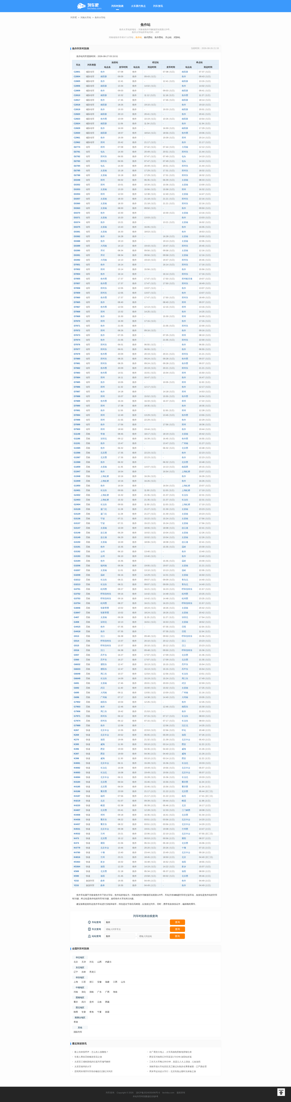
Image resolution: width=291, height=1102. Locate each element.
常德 (102, 434)
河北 (91, 962)
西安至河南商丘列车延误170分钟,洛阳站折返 (170, 1057)
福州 (102, 796)
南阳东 (103, 702)
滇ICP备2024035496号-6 (148, 1092)
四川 (84, 1002)
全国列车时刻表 (80, 948)
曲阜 (102, 880)
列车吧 (73, 17)
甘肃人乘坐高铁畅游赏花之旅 (88, 1057)
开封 (102, 250)
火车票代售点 (138, 6)
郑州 (184, 137)
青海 (91, 1012)
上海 (76, 982)
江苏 (84, 982)
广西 (107, 992)
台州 (102, 551)
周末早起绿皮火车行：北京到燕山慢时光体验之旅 (172, 1071)
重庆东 (103, 819)
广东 (99, 992)
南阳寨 (185, 72)
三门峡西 (186, 810)
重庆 (76, 1002)
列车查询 (110, 1092)
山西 (99, 962)
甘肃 (84, 1012)
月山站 (168, 37)
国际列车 (78, 1032)
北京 (102, 800)
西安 (184, 744)
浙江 (91, 982)
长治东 (103, 490)
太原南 (103, 170)
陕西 (76, 1012)
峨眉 (184, 800)
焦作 (102, 72)
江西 (115, 982)
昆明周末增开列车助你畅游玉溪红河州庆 (93, 1071)
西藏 (107, 1002)
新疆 (107, 1012)
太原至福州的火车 (82, 1066)
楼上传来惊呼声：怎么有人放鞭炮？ (91, 1052)
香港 (76, 1022)
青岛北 (185, 579)
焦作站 (138, 37)
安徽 (99, 982)
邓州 (102, 815)
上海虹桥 (186, 471)
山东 (123, 982)
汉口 (102, 636)
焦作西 (185, 95)
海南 (115, 992)
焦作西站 (159, 37)
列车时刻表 (117, 6)
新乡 (102, 862)
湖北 (84, 992)
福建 (107, 982)
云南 (99, 1002)
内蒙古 (108, 962)
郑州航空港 (187, 278)
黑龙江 (92, 972)
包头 (102, 151)
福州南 (103, 565)
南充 (184, 796)
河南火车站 (85, 17)
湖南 (91, 992)
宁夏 (99, 1012)
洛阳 (184, 735)
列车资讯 (158, 6)
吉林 (84, 972)
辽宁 (76, 972)
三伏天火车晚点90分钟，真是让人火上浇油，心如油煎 (175, 1061)
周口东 (103, 674)
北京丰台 (104, 730)
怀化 (184, 730)
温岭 (184, 547)
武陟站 (177, 37)
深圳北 (103, 438)
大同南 (185, 147)
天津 (84, 962)
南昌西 (185, 467)
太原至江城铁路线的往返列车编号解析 (92, 1061)
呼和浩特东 (187, 589)
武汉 (184, 683)
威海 (102, 744)
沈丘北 (185, 725)
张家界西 (104, 608)
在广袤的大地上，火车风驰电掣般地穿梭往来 (170, 1052)
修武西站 (148, 37)
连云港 (185, 528)
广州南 (185, 443)
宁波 (102, 518)
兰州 (102, 833)
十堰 (184, 848)
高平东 (103, 655)
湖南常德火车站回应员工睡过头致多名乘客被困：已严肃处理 (178, 1066)
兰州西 (185, 829)
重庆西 (185, 782)
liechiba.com (168, 1092)
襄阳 (184, 838)
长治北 (185, 763)
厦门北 (103, 509)
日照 (184, 626)
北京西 (185, 448)
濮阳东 (103, 664)
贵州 (91, 1002)
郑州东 (185, 151)
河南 (76, 992)
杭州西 (103, 589)
